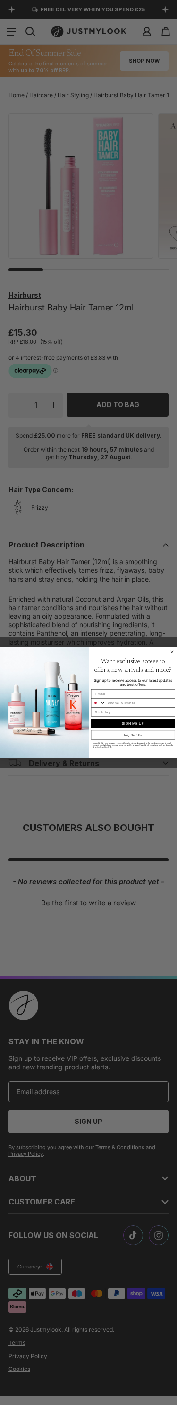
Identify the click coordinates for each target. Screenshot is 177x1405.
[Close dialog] (172, 652)
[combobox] (98, 703)
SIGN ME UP (133, 723)
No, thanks (133, 735)
